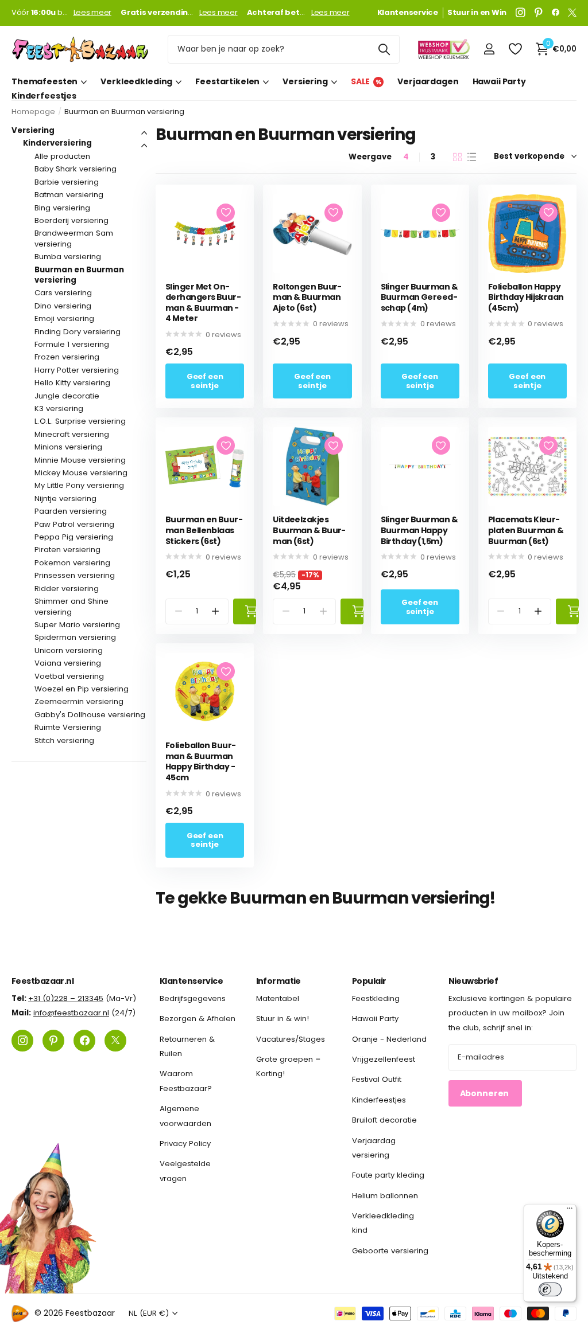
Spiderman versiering (75, 637)
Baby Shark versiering (75, 168)
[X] (572, 12)
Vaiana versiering (67, 663)
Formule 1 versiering (71, 344)
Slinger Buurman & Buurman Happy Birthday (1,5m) (419, 530)
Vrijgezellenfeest (383, 1059)
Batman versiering (68, 194)
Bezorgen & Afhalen (197, 1019)
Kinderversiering (57, 143)
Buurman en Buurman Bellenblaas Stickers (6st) (204, 530)
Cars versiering (63, 292)
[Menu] (570, 1211)
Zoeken (384, 49)
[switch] (550, 1289)
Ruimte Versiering (67, 727)
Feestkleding (376, 998)
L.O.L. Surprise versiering (80, 421)
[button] (216, 611)
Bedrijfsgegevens (193, 998)
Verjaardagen (427, 81)
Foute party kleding (388, 1175)
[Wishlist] (514, 49)
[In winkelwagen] (244, 611)
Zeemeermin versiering (78, 701)
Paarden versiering (70, 511)
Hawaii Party (499, 81)
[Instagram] (520, 12)
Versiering (33, 130)
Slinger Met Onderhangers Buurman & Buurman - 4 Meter (203, 303)
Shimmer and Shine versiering (71, 606)
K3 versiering (58, 408)
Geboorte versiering (390, 1250)
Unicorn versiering (68, 650)
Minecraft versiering (71, 434)
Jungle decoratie (66, 395)
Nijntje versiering (65, 498)
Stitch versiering (64, 740)
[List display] (471, 157)
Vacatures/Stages (290, 1039)
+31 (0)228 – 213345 (65, 998)
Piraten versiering (67, 549)
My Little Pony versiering (79, 485)
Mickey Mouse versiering (80, 472)
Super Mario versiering (77, 624)
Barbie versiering (66, 182)
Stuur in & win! (282, 1019)
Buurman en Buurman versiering (79, 275)
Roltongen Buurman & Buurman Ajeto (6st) (307, 298)
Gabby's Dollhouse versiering (89, 714)
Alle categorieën (49, 81)
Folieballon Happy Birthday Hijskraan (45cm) (526, 298)
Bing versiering (62, 207)
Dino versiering (62, 305)
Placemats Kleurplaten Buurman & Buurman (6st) (526, 530)
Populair (369, 981)
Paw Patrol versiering (74, 524)
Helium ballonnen (385, 1195)
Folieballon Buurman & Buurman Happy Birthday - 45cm (200, 761)
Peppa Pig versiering (73, 536)
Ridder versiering (66, 588)
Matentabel (277, 998)
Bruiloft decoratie (384, 1120)
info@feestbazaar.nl (71, 1013)
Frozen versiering (66, 356)
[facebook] (555, 12)
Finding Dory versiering (77, 331)
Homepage (33, 111)
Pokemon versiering (72, 562)
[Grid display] (457, 157)
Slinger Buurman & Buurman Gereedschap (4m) (419, 298)
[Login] (488, 49)
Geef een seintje (205, 380)
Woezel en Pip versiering (81, 688)
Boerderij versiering (71, 220)
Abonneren (485, 1093)
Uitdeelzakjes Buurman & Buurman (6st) (309, 530)
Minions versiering (68, 446)
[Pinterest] (539, 12)
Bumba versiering (67, 256)
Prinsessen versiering (74, 575)
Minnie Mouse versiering (80, 460)
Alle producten (62, 156)
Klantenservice (191, 981)
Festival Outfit (376, 1079)
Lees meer (93, 12)
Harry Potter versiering (76, 370)
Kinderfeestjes (43, 96)
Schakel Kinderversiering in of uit (144, 145)
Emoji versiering (64, 318)
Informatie (278, 981)
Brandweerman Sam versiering (73, 238)
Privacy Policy (185, 1143)
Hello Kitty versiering (72, 382)
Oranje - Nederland (389, 1039)
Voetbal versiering (69, 676)
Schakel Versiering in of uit (144, 133)
